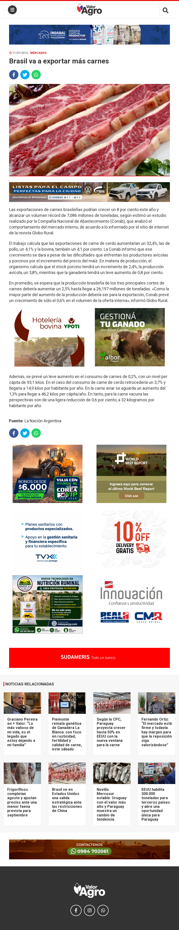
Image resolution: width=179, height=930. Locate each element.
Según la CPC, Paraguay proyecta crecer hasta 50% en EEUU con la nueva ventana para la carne (111, 732)
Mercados (38, 53)
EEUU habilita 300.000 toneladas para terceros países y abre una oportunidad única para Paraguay (155, 804)
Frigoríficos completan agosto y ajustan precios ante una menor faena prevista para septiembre (22, 802)
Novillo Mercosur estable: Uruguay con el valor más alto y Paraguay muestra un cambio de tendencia (112, 804)
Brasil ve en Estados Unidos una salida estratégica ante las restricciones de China (67, 800)
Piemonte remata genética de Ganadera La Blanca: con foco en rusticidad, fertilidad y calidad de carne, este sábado (67, 734)
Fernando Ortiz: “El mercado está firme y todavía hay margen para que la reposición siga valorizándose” (156, 732)
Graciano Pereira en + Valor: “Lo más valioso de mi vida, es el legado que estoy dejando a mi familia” (22, 732)
